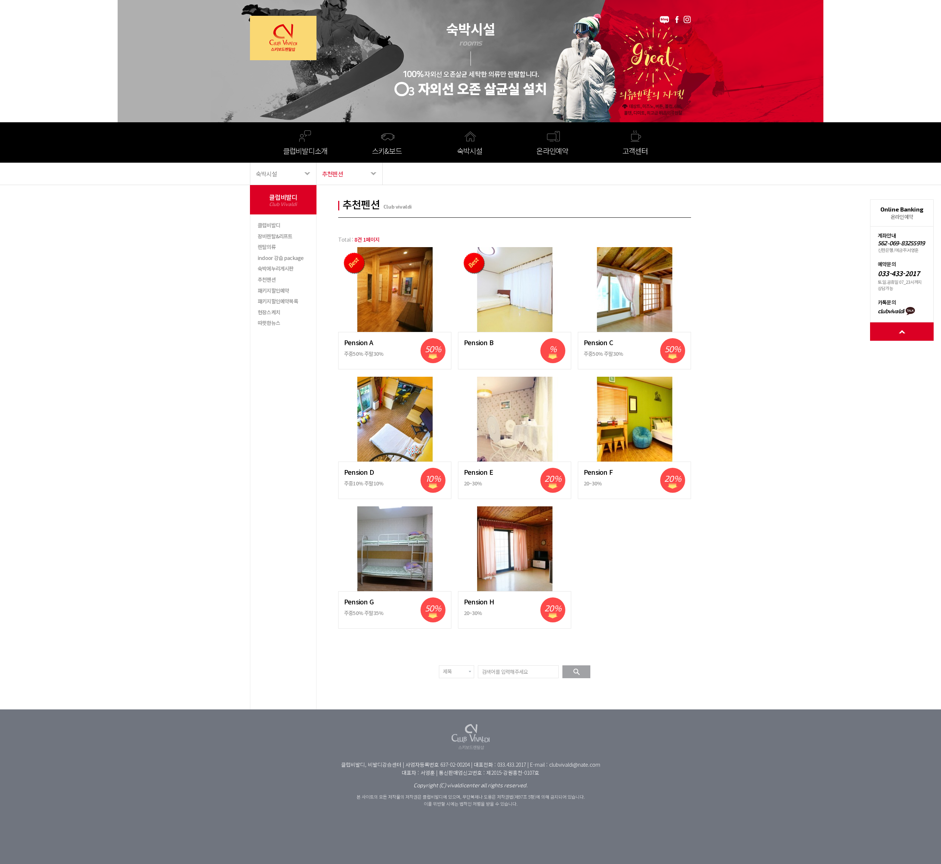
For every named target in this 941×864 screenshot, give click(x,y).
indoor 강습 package (280, 257)
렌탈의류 (267, 246)
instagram (687, 20)
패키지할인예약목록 (278, 301)
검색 (576, 671)
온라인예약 (901, 213)
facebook (677, 20)
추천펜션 (267, 279)
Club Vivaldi (283, 38)
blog (664, 20)
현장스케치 (269, 312)
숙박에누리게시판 (276, 268)
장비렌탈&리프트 (275, 236)
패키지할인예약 (273, 290)
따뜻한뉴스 (269, 322)
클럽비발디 (269, 225)
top (902, 331)
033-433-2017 (899, 273)
